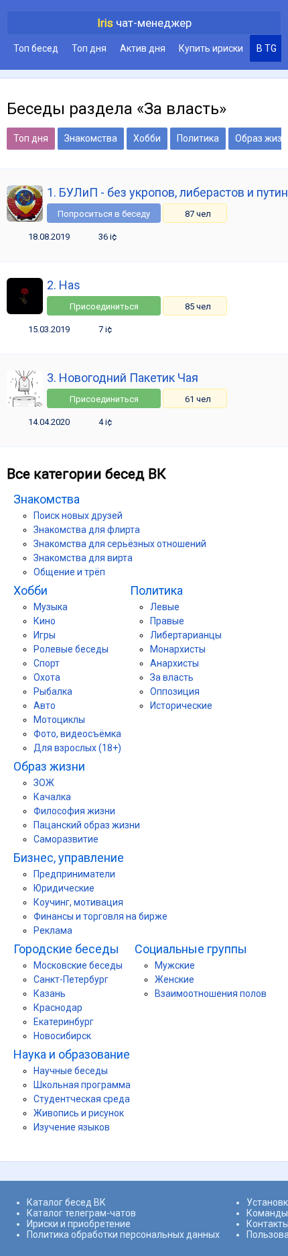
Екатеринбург (63, 1021)
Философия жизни (74, 811)
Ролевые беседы (71, 649)
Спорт (46, 663)
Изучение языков (71, 1127)
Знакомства (90, 138)
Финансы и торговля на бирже (100, 916)
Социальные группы (191, 949)
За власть (172, 677)
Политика (198, 138)
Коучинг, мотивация (78, 902)
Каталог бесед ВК (66, 1202)
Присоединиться (104, 306)
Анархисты (174, 663)
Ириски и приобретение (79, 1223)
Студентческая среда (81, 1099)
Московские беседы (78, 965)
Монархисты (178, 649)
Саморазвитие (65, 839)
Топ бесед (35, 48)
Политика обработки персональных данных (123, 1234)
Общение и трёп (69, 572)
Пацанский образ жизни (86, 825)
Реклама (52, 930)
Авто (44, 705)
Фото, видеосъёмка (77, 733)
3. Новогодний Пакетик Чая (122, 378)
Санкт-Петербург (71, 979)
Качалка (52, 796)
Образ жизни (49, 766)
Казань (49, 993)
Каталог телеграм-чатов (81, 1213)
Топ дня (89, 48)
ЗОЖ (43, 782)
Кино (44, 621)
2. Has (63, 285)
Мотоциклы (59, 719)
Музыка (50, 606)
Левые (164, 606)
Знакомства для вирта (83, 557)
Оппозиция (175, 691)
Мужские (175, 965)
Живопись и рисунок (78, 1113)
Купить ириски (211, 48)
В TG (267, 48)
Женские (174, 979)
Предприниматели (74, 874)
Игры (44, 635)
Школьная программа (82, 1084)
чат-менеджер (144, 23)
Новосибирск (62, 1035)
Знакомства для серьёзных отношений (119, 543)
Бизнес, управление (68, 858)
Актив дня (142, 48)
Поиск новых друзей (78, 515)
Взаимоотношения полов (211, 993)
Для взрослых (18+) (77, 747)
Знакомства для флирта (86, 529)
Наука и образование (71, 1054)
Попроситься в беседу (104, 214)
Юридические (63, 888)
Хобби (147, 138)
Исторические (181, 705)
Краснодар (57, 1007)
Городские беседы (66, 949)
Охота (46, 677)
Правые (167, 621)
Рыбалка (52, 691)
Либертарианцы (186, 635)
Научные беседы (70, 1070)
